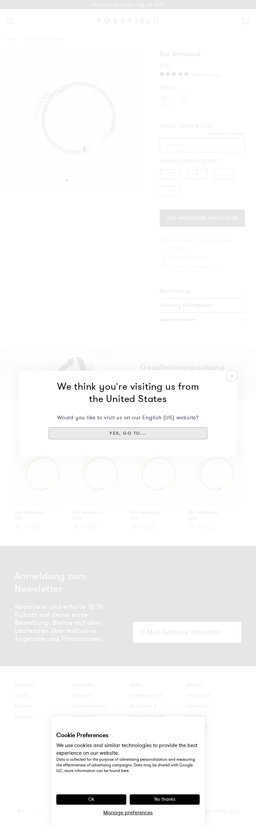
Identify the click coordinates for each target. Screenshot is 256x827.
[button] (128, 433)
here (125, 770)
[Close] (232, 376)
